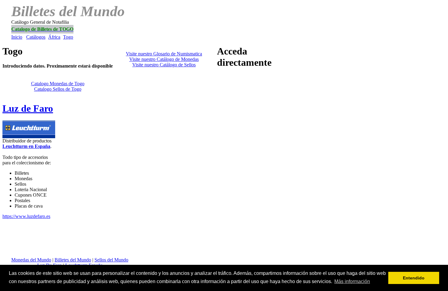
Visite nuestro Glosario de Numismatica (164, 53)
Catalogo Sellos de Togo (57, 89)
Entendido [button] (414, 277)
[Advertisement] (145, 37)
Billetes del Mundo (73, 259)
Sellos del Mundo (111, 259)
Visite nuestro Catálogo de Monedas (164, 59)
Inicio (16, 37)
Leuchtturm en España (26, 146)
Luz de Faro (27, 108)
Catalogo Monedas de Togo (57, 83)
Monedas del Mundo (31, 259)
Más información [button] (352, 281)
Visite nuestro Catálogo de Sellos (164, 64)
